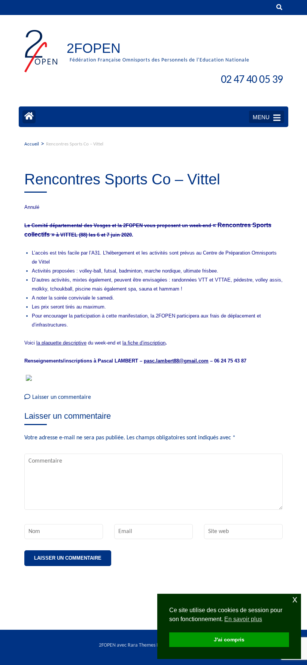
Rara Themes (141, 645)
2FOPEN (94, 48)
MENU (261, 117)
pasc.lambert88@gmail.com (176, 361)
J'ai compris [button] (229, 640)
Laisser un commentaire (61, 397)
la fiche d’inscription (143, 343)
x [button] (294, 599)
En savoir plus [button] (243, 619)
